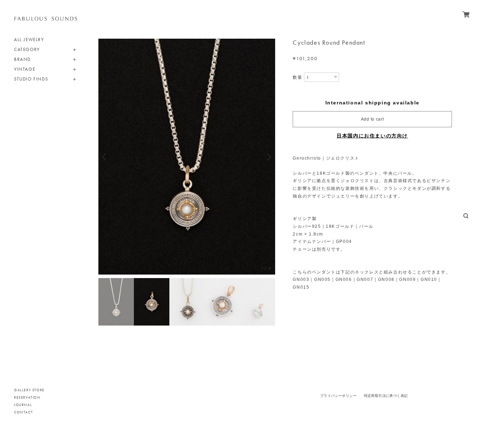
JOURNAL (23, 405)
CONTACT (23, 412)
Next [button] (268, 157)
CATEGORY (27, 49)
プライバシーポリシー (338, 396)
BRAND (22, 59)
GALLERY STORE (29, 390)
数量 (297, 77)
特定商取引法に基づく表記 (386, 396)
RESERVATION (27, 397)
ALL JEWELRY (29, 39)
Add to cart (372, 119)
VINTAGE (24, 69)
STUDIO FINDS (31, 79)
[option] (186, 157)
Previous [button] (105, 157)
